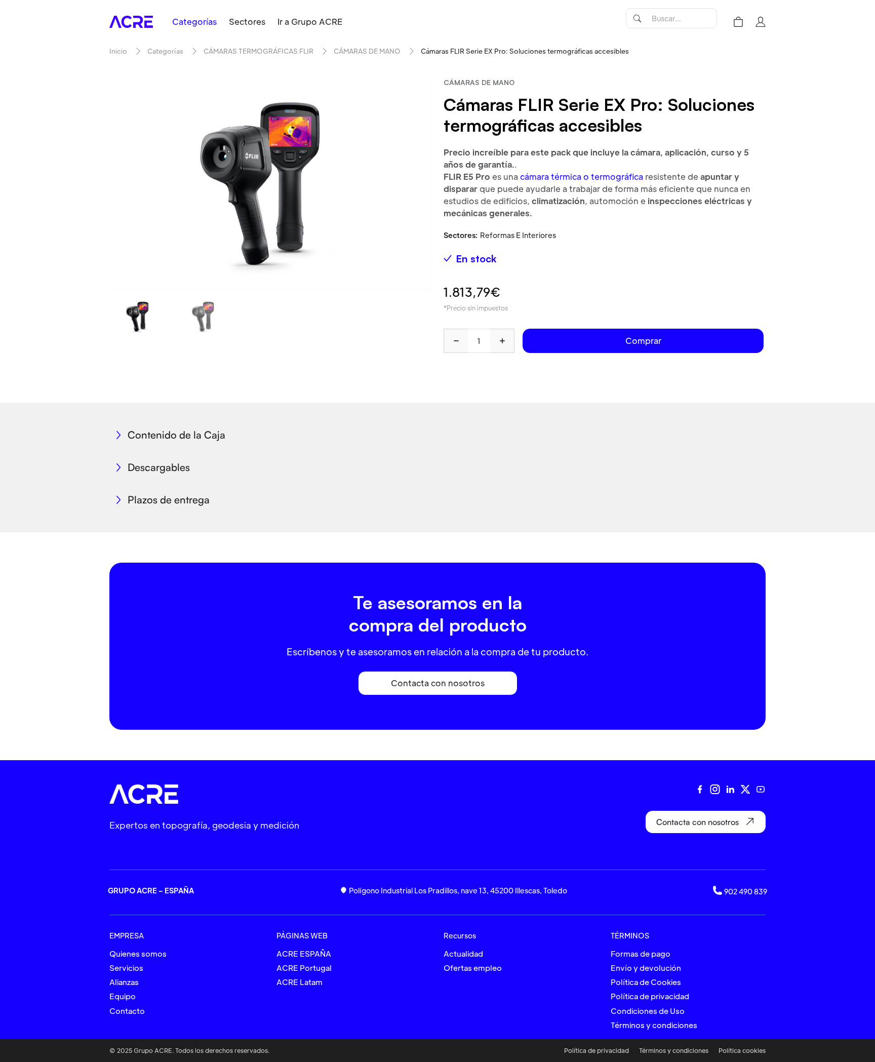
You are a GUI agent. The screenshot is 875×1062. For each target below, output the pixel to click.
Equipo (122, 996)
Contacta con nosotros (438, 683)
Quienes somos (138, 953)
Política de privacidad (650, 996)
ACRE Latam (299, 982)
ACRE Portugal (304, 967)
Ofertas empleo (473, 967)
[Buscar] (637, 18)
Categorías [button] (194, 21)
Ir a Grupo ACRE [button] (309, 21)
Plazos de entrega (169, 499)
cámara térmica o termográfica (581, 176)
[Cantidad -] (456, 341)
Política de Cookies (646, 982)
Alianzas (124, 982)
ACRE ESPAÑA (303, 953)
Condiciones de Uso (648, 1010)
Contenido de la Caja (176, 434)
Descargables (159, 467)
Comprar (643, 340)
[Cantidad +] (502, 341)
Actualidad (463, 953)
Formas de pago (640, 953)
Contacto (127, 1010)
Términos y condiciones (654, 1025)
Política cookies (742, 1050)
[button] (738, 22)
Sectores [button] (247, 21)
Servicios (126, 967)
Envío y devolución (646, 967)
